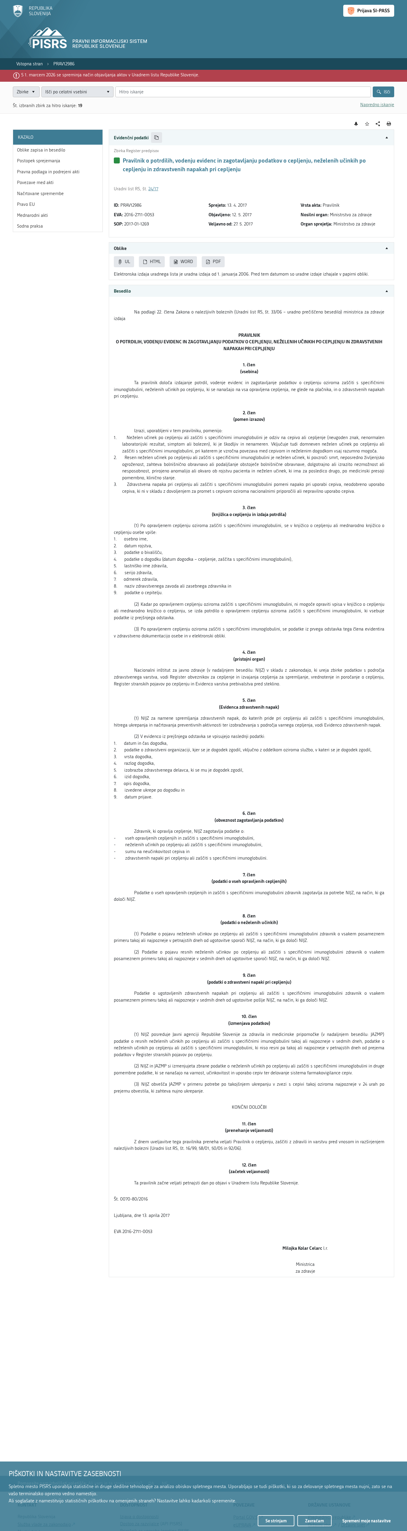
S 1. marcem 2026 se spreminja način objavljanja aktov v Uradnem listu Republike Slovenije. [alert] (110, 75)
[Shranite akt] (367, 123)
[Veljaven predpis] (117, 160)
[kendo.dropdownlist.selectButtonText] (107, 92)
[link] (29, 64)
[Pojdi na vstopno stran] (32, 15)
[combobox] (77, 92)
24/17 (153, 188)
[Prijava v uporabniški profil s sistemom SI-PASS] (368, 11)
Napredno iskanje (377, 104)
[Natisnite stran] (388, 123)
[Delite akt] (377, 123)
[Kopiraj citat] (156, 137)
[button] (251, 138)
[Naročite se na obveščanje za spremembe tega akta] (356, 123)
